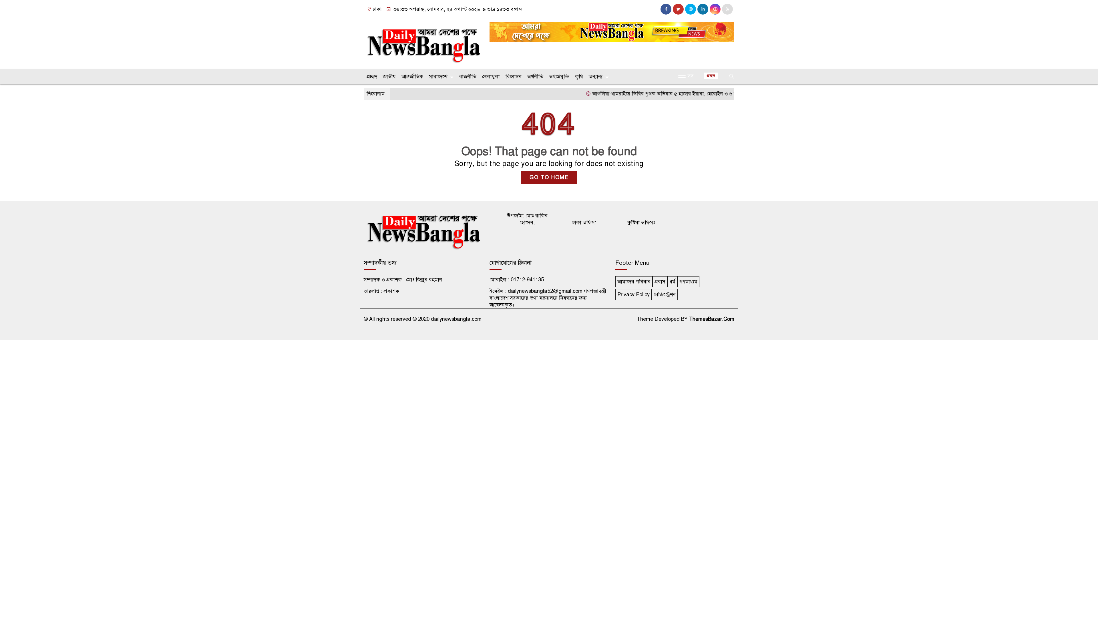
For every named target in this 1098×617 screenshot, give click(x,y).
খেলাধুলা (491, 76)
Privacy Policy (633, 294)
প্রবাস (660, 282)
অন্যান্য (595, 76)
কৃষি (579, 76)
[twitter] (678, 9)
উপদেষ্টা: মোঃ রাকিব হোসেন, (527, 219)
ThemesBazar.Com (711, 319)
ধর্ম (672, 282)
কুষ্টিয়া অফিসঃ (641, 222)
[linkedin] (702, 9)
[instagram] (690, 9)
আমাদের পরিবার (634, 282)
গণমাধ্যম (688, 282)
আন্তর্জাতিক (412, 76)
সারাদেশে (438, 76)
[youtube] (715, 9)
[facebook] (666, 9)
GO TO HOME (549, 177)
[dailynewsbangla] (423, 42)
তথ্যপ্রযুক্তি (559, 76)
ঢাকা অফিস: (584, 222)
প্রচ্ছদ (372, 76)
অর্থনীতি (535, 76)
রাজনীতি (467, 76)
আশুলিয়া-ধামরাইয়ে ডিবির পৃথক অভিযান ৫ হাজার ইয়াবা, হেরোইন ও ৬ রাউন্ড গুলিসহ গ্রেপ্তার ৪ (666, 94)
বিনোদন (514, 76)
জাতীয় (389, 76)
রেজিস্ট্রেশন (665, 294)
